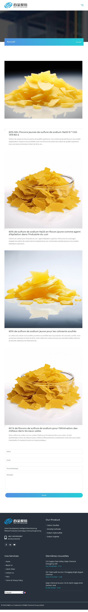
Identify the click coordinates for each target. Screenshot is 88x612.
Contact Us (10, 573)
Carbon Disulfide (53, 525)
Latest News (10, 569)
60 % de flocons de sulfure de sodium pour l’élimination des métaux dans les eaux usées (43, 429)
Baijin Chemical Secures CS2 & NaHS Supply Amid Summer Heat (64, 584)
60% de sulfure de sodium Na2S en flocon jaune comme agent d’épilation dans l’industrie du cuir (45, 233)
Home (8, 561)
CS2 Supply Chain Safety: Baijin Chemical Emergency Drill (61, 562)
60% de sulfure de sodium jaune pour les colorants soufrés (42, 331)
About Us (9, 565)
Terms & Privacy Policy (14, 580)
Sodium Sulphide (53, 536)
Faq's (8, 576)
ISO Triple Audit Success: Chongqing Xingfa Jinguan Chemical (64, 573)
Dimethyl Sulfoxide (54, 529)
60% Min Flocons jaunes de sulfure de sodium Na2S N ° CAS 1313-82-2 (43, 133)
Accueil (78, 42)
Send (44, 495)
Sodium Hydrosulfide (54, 533)
